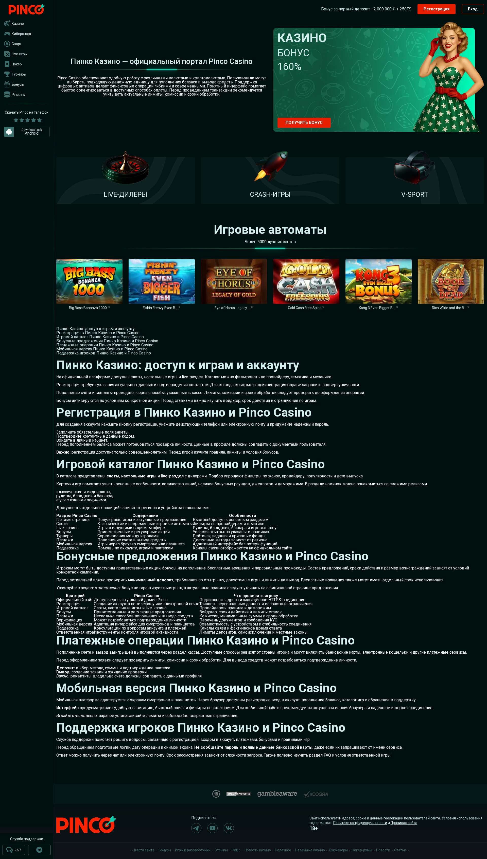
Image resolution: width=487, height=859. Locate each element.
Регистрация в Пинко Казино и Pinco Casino (98, 332)
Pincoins (18, 95)
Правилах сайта (404, 823)
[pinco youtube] (212, 828)
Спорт (17, 44)
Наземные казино (310, 850)
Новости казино (258, 850)
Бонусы (18, 84)
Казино (18, 24)
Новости (383, 850)
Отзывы (221, 850)
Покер (17, 64)
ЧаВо (236, 850)
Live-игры (19, 54)
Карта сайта (144, 850)
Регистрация (436, 9)
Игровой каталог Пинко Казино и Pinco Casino (100, 336)
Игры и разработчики (193, 850)
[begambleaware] (277, 792)
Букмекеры (338, 850)
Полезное (283, 850)
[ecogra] (315, 792)
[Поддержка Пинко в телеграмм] (39, 850)
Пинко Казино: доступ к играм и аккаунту (95, 328)
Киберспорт (21, 34)
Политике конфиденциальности (360, 823)
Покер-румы (362, 850)
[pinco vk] (229, 828)
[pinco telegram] (196, 828)
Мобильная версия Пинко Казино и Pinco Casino (102, 349)
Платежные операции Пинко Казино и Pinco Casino (104, 345)
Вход (473, 9)
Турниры (19, 74)
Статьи (400, 850)
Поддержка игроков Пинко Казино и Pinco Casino (103, 353)
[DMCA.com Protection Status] (238, 793)
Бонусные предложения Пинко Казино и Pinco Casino (107, 340)
